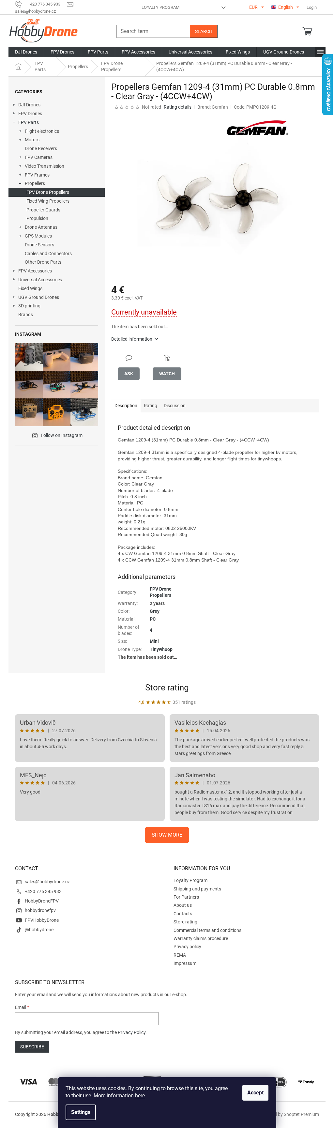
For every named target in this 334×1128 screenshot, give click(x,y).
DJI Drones (29, 104)
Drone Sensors (39, 244)
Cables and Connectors (48, 253)
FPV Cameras (39, 157)
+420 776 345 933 (43, 891)
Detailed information (131, 339)
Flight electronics (42, 131)
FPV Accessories (35, 270)
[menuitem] (26, 52)
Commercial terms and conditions (207, 930)
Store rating (167, 687)
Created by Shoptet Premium (290, 1114)
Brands (25, 314)
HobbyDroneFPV (42, 901)
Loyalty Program (160, 7)
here (140, 1095)
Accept (255, 1092)
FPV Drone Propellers (47, 192)
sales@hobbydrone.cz (47, 881)
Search (203, 31)
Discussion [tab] (175, 405)
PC (153, 619)
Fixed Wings (30, 288)
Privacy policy (187, 946)
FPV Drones (30, 113)
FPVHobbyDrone (42, 920)
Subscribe (32, 1046)
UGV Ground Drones (38, 297)
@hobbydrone (39, 929)
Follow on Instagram (62, 435)
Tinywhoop (161, 649)
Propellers (35, 183)
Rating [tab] (150, 405)
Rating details (177, 107)
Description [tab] (125, 405)
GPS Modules (38, 236)
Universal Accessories (40, 279)
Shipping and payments (197, 888)
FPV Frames (37, 175)
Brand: (212, 107)
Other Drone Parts (43, 262)
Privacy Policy (131, 1032)
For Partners (186, 897)
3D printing (29, 305)
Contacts (183, 913)
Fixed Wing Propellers (47, 201)
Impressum (185, 963)
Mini (154, 641)
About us (183, 905)
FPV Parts (28, 122)
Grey (154, 611)
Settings (80, 1112)
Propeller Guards (43, 209)
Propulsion (37, 218)
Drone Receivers (41, 148)
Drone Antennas (41, 227)
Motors (32, 139)
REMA (180, 955)
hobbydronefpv (40, 910)
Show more (167, 835)
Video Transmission (44, 166)
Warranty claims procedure (201, 938)
